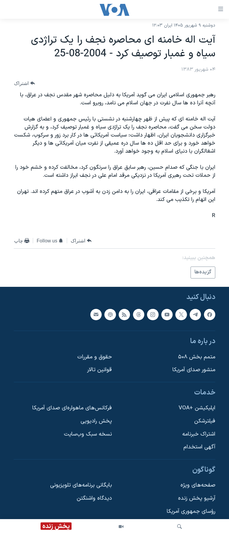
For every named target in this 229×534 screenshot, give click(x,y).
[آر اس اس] (124, 314)
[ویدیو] (121, 526)
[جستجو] (179, 526)
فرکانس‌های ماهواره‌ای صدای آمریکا (72, 408)
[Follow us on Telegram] (195, 314)
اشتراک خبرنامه (198, 434)
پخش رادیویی (96, 421)
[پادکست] (110, 314)
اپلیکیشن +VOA (197, 408)
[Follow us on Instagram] (152, 314)
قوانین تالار (99, 370)
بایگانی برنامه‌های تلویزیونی (81, 485)
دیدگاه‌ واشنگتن (94, 498)
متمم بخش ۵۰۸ (196, 357)
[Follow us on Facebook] (209, 314)
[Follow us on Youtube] (167, 314)
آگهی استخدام (199, 447)
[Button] (24, 83)
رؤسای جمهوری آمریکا (191, 511)
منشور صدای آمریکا (193, 370)
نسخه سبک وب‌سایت (88, 434)
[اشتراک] (96, 314)
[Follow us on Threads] (138, 314)
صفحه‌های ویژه (197, 485)
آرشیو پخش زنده (196, 498)
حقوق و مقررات (94, 357)
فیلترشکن (204, 421)
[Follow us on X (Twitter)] (181, 314)
